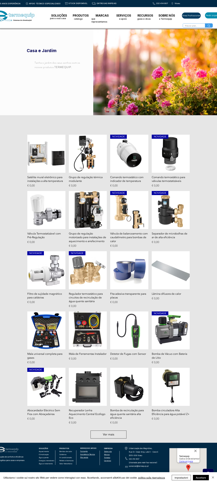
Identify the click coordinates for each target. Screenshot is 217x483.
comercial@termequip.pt (139, 466)
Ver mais (108, 434)
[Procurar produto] (209, 25)
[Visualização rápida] (46, 154)
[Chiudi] (213, 477)
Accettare (201, 477)
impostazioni (181, 477)
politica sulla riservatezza (151, 477)
